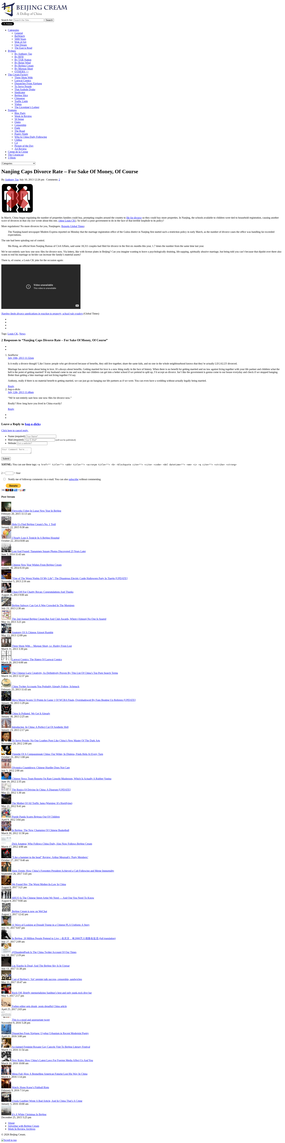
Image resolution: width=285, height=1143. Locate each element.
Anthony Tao (12, 179)
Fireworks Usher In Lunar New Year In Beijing (36, 510)
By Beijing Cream (24, 65)
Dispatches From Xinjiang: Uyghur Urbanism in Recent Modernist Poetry (50, 1033)
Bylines (12, 50)
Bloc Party (20, 113)
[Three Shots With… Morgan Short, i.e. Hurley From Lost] (6, 646)
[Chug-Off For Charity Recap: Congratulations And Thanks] (6, 591)
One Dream (21, 45)
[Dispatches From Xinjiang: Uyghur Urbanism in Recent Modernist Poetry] (6, 1033)
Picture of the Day (24, 145)
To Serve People (23, 86)
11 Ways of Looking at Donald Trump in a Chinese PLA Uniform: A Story (51, 924)
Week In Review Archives (21, 1129)
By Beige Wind (23, 62)
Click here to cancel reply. (14, 430)
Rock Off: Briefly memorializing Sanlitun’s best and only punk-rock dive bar (52, 992)
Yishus (18, 104)
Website (12, 443)
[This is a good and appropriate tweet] (6, 1019)
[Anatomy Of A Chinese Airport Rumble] (6, 632)
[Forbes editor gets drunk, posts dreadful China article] (6, 1006)
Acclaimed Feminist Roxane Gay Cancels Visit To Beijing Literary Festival (51, 1046)
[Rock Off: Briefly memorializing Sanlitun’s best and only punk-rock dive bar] (6, 992)
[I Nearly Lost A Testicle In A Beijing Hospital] (6, 537)
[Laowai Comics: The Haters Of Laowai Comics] (6, 659)
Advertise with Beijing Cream (23, 1126)
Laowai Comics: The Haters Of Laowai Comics (37, 659)
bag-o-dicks (33, 424)
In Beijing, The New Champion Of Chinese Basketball (40, 830)
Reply (11, 386)
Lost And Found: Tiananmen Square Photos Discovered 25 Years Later (49, 551)
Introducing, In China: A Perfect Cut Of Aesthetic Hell (40, 727)
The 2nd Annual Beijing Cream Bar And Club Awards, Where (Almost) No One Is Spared (59, 618)
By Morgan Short (24, 68)
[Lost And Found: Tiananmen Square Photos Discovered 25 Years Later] (6, 551)
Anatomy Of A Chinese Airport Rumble (32, 632)
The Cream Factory (18, 74)
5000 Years (20, 39)
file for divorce (134, 217)
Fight (17, 128)
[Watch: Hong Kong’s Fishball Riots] (6, 1087)
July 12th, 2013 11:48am (21, 392)
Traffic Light (21, 101)
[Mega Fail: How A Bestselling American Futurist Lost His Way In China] (6, 1073)
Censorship (20, 125)
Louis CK (13, 333)
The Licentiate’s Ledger (27, 107)
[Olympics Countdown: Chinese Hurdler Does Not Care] (6, 767)
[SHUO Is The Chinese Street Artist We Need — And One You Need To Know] (6, 897)
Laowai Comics (23, 80)
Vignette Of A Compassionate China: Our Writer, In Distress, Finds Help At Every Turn (57, 754)
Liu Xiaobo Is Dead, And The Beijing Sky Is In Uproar (41, 965)
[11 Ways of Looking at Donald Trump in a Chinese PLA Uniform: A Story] (6, 924)
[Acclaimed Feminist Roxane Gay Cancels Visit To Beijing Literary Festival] (6, 1046)
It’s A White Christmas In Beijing (29, 1114)
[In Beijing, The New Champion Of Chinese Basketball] (6, 830)
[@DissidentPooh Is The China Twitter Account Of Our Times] (6, 952)
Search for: (7, 20)
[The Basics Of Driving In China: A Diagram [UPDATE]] (6, 789)
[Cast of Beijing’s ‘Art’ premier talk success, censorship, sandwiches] (6, 979)
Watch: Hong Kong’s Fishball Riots (30, 1087)
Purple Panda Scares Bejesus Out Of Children (36, 816)
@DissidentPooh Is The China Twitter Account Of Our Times (44, 952)
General (19, 33)
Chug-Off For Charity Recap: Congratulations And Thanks (42, 591)
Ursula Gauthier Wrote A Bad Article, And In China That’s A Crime (47, 1100)
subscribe (74, 479)
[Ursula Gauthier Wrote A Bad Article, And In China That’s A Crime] (6, 1100)
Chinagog (20, 98)
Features (12, 110)
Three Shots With (24, 77)
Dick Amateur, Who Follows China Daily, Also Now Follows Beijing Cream (52, 843)
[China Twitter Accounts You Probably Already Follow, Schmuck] (6, 686)
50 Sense (19, 119)
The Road (20, 131)
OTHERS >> (22, 71)
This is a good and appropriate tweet (31, 1019)
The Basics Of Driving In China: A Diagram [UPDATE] (41, 789)
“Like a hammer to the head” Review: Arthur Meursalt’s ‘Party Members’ (50, 857)
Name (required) (16, 436)
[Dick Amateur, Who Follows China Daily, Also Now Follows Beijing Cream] (6, 843)
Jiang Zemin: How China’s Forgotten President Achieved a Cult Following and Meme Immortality (63, 870)
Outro (18, 122)
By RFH (19, 56)
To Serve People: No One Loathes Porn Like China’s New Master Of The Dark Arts (56, 740)
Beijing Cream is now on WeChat (29, 911)
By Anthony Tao (23, 53)
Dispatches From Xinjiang (28, 83)
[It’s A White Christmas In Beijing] (6, 1114)
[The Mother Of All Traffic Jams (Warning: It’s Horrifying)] (6, 803)
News (22, 333)
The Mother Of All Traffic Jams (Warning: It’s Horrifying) (42, 803)
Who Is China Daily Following (31, 136)
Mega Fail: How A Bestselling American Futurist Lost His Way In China (49, 1073)
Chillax (18, 139)
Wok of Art (20, 42)
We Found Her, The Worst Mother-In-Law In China (39, 884)
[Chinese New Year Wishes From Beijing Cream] (6, 564)
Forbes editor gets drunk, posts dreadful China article (39, 1006)
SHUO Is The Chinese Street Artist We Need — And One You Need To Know (53, 897)
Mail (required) (16, 439)
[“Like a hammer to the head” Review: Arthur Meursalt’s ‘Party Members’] (6, 857)
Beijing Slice (21, 95)
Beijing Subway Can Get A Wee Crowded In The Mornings (43, 605)
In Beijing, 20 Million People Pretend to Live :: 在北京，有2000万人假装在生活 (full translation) (64, 938)
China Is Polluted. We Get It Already (31, 713)
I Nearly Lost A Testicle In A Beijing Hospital (35, 537)
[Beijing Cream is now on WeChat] (6, 911)
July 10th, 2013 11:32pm (21, 358)
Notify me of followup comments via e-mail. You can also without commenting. (54, 479)
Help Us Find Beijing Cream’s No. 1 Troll (34, 524)
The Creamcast (16, 154)
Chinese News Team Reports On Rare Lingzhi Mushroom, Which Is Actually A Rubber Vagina (61, 778)
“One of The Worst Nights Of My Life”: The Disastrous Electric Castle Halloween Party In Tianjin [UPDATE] (69, 578)
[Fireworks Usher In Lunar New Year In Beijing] (6, 510)
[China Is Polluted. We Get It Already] (6, 713)
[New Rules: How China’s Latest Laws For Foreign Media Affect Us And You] (6, 1060)
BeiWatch (20, 36)
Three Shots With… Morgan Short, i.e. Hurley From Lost (42, 646)
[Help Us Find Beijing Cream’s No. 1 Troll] (6, 524)
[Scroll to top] (9, 1140)
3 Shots (12, 157)
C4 (16, 142)
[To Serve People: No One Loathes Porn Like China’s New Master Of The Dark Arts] (6, 740)
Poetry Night (21, 134)
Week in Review (23, 116)
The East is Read (23, 47)
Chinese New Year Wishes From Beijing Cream (37, 564)
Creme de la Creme (18, 151)
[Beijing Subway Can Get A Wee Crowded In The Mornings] (6, 605)
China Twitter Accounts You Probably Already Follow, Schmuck (45, 686)
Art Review (21, 148)
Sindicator (20, 92)
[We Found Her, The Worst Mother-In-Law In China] (6, 884)
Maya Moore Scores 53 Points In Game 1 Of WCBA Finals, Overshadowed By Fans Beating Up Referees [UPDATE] (74, 700)
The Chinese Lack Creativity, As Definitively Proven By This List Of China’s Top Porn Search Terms (65, 673)
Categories (13, 30)
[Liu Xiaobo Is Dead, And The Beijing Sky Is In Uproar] (6, 965)
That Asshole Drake (25, 89)
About (11, 1123)
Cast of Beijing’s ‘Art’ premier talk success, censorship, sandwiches (47, 979)
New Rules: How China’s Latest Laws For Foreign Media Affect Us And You (52, 1060)
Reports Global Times (72, 226)
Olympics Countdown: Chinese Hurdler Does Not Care (41, 767)
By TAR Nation (23, 59)
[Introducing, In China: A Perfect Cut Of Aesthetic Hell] (6, 727)
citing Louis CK (66, 220)
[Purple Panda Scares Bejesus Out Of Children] (6, 816)
